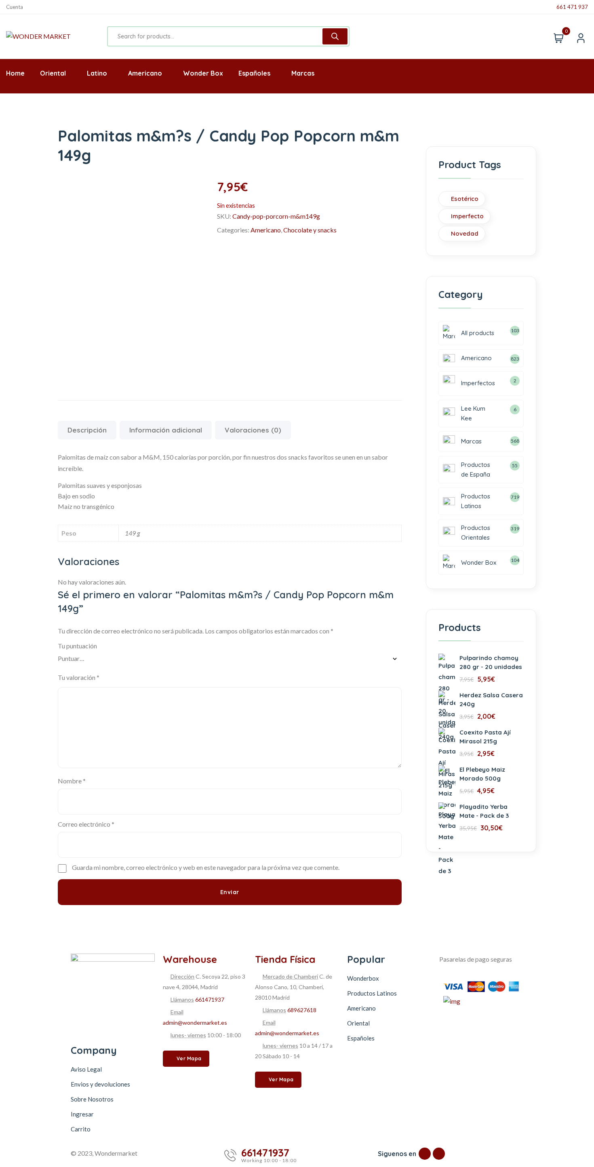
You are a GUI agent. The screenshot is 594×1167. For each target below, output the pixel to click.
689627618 (301, 1010)
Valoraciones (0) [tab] (253, 430)
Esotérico (464, 199)
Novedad (464, 233)
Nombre (72, 781)
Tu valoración (78, 677)
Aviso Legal (86, 1069)
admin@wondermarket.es (195, 1022)
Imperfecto (467, 216)
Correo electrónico (86, 824)
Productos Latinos (372, 993)
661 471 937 (572, 7)
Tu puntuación (77, 646)
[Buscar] (335, 36)
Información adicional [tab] (165, 430)
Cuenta (14, 7)
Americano (266, 230)
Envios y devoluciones (100, 1084)
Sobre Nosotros (92, 1099)
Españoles (361, 1038)
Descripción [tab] (87, 430)
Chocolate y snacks (310, 230)
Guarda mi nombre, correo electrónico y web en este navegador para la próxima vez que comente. (205, 867)
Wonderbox (363, 978)
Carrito (81, 1129)
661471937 (209, 999)
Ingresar (82, 1114)
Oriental (358, 1023)
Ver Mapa (189, 1058)
